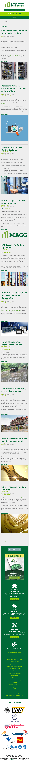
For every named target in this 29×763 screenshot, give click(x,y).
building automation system (15, 659)
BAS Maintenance (15, 675)
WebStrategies (14, 760)
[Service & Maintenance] (14, 627)
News (15, 650)
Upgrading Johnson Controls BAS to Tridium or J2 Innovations (13, 88)
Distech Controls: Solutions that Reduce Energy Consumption (14, 295)
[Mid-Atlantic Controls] (14, 6)
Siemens (15, 682)
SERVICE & (14, 629)
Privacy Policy (11, 759)
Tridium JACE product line (14, 55)
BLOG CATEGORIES (14, 648)
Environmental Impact (14, 693)
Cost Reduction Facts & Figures (15, 680)
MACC (15, 657)
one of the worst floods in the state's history (11, 355)
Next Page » (4, 541)
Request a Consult (14, 549)
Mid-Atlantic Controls (8, 36)
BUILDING (14, 590)
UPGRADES (14, 611)
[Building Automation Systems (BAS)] (14, 588)
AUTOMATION (14, 592)
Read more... (4, 61)
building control (15, 661)
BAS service (15, 677)
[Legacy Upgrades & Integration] (14, 608)
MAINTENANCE (14, 631)
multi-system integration (15, 673)
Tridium (15, 670)
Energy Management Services (14, 664)
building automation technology (15, 695)
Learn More (14, 599)
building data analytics (15, 684)
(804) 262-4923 (14, 14)
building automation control (15, 666)
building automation (15, 668)
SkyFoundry (24, 497)
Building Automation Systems (15, 652)
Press (15, 654)
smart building (15, 690)
